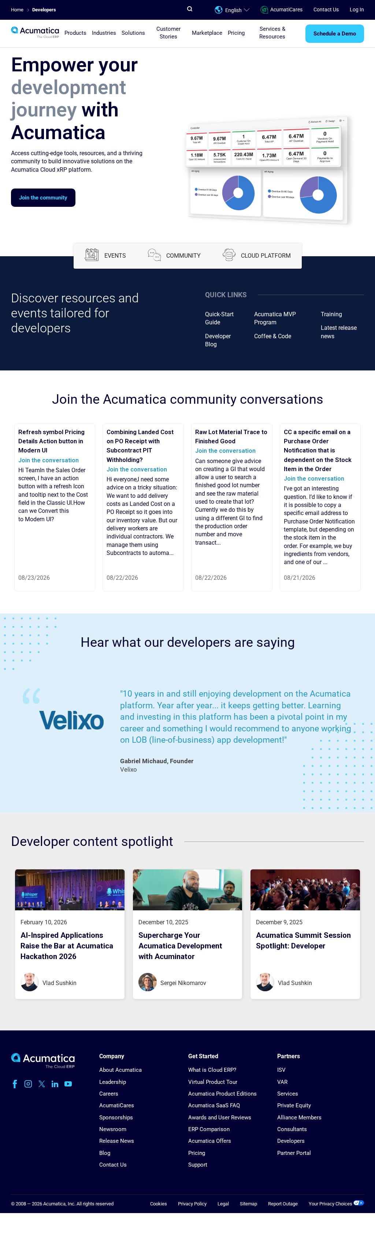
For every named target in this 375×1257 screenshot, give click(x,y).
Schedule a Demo (334, 33)
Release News (116, 1141)
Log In (357, 9)
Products (75, 33)
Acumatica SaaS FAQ (214, 1105)
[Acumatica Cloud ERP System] (43, 1066)
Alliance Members (299, 1117)
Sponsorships (116, 1117)
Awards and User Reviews (219, 1117)
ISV (281, 1070)
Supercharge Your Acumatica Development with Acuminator (180, 946)
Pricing (236, 33)
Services (287, 1093)
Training (331, 314)
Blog (104, 1153)
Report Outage (283, 1203)
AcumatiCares (286, 9)
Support (197, 1164)
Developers (291, 1141)
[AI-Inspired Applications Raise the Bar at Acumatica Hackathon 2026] (70, 908)
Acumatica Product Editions (222, 1093)
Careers (108, 1093)
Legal (223, 1203)
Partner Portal (294, 1153)
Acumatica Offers (209, 1141)
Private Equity (294, 1105)
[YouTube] (68, 1083)
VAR (282, 1082)
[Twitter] (41, 1083)
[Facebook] (15, 1083)
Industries (104, 33)
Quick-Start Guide (219, 318)
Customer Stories (168, 33)
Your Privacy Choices (331, 1203)
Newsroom (112, 1129)
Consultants (292, 1129)
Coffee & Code (272, 336)
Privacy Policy (192, 1203)
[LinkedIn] (55, 1083)
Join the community (43, 197)
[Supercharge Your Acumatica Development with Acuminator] (187, 908)
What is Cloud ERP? (212, 1070)
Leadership (112, 1082)
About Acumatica (120, 1070)
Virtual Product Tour (212, 1082)
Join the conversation (48, 460)
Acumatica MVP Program (275, 318)
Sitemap (248, 1203)
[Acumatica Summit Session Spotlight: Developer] (305, 908)
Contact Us (326, 9)
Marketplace (207, 33)
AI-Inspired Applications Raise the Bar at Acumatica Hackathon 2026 (67, 946)
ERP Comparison (209, 1129)
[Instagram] (28, 1083)
